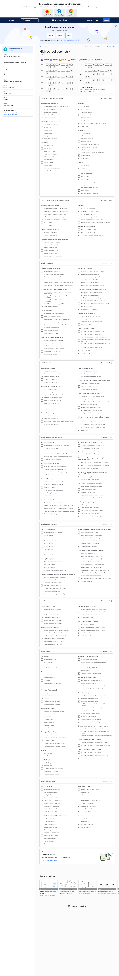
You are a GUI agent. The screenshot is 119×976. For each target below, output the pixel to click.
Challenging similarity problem (89, 389)
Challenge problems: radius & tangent (91, 719)
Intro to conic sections (50, 612)
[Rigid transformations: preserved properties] (50, 71)
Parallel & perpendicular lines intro (90, 532)
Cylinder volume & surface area (89, 795)
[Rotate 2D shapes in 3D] (91, 80)
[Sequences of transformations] (59, 71)
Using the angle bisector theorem (89, 374)
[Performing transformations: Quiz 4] (67, 67)
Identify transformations (50, 138)
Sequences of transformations (52, 242)
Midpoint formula (48, 543)
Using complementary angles (88, 489)
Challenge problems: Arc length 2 (52, 704)
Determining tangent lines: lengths (90, 701)
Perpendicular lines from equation (90, 561)
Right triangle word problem (88, 505)
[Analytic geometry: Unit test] (91, 67)
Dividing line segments (50, 564)
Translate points (48, 148)
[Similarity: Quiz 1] (59, 83)
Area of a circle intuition (50, 665)
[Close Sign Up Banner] (116, 26)
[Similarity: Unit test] (52, 85)
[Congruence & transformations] (47, 77)
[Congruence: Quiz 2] (67, 77)
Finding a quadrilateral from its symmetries (92, 219)
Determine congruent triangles (52, 322)
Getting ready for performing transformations (56, 106)
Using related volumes (49, 838)
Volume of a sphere (86, 797)
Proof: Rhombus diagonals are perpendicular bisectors (95, 303)
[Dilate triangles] (64, 67)
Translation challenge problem (52, 168)
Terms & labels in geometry (51, 112)
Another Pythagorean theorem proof (53, 474)
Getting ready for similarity (51, 371)
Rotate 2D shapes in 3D (50, 811)
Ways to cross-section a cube (52, 803)
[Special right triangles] (52, 89)
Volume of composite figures (88, 806)
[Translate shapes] (57, 65)
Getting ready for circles (50, 659)
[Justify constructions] (47, 79)
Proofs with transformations (88, 229)
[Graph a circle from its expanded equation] (103, 71)
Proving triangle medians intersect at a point (55, 570)
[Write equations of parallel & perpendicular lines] (86, 67)
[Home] (40, 47)
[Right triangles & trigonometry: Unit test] (50, 91)
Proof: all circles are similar (51, 667)
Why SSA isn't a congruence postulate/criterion (56, 304)
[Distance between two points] (86, 65)
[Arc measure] (86, 74)
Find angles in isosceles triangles (89, 279)
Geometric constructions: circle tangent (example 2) (94, 755)
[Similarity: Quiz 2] (69, 83)
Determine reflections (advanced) (90, 147)
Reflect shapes (84, 158)
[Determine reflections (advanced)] (50, 67)
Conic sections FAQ (86, 635)
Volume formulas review (87, 811)
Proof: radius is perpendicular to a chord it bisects (94, 686)
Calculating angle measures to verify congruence (57, 319)
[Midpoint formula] (89, 65)
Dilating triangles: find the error (89, 187)
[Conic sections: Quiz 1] (98, 71)
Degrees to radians (49, 722)
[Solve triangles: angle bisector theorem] (67, 83)
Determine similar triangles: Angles (53, 397)
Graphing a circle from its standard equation (55, 635)
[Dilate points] (57, 67)
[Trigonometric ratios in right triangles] (59, 89)
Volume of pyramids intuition (51, 830)
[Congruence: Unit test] (52, 79)
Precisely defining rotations (51, 250)
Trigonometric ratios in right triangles (90, 448)
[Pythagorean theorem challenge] (50, 89)
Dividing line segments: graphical (52, 561)
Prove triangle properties (50, 354)
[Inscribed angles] (106, 74)
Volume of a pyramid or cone (51, 832)
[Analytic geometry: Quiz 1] (94, 65)
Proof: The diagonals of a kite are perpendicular (93, 300)
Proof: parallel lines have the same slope (91, 410)
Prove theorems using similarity (89, 404)
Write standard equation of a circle (53, 644)
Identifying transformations (51, 136)
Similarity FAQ (84, 430)
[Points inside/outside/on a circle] (98, 65)
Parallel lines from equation (88, 553)
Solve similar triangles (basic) (51, 418)
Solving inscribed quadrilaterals (89, 667)
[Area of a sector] (101, 74)
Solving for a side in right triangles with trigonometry (95, 462)
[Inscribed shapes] (108, 74)
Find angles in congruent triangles (90, 274)
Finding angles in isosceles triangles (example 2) (93, 285)
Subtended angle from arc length (52, 695)
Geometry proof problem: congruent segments (93, 319)
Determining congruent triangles (52, 316)
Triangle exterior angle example (52, 351)
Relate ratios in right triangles (88, 492)
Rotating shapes (85, 120)
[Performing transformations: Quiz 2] (69, 65)
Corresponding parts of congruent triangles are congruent (59, 325)
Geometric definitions (49, 117)
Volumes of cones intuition (51, 835)
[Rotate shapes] (67, 65)
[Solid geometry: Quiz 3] (86, 83)
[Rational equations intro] (50, 83)
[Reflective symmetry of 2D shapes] (64, 71)
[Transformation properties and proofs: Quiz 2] (71, 71)
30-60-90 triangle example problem (53, 490)
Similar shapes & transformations (53, 374)
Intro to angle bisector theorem (89, 371)
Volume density (85, 821)
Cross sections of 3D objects (51, 806)
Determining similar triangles (51, 403)
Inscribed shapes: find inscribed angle (91, 665)
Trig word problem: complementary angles (92, 495)
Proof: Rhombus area (86, 306)
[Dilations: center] (62, 67)
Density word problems (87, 824)
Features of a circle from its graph (53, 620)
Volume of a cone (85, 792)
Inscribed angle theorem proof (52, 771)
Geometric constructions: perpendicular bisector (94, 337)
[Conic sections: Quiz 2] (108, 71)
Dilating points (85, 165)
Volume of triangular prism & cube (90, 789)
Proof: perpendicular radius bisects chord (92, 688)
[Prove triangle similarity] (57, 83)
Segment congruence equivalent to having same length (58, 282)
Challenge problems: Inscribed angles (53, 768)
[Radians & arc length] (98, 74)
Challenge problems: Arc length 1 (52, 701)
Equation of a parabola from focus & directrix (93, 627)
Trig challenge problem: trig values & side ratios (93, 498)
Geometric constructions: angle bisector (91, 347)
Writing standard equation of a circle (54, 641)
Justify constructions (86, 350)
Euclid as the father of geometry (52, 109)
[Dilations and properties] (54, 71)
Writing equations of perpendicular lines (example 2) (95, 570)
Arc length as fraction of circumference (54, 735)
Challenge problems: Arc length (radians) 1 (55, 743)
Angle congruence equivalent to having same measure (58, 285)
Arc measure (47, 680)
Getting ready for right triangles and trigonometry (57, 445)
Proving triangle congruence (51, 327)
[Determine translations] (54, 65)
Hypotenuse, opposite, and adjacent (53, 502)
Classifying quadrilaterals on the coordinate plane (94, 540)
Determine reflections (86, 141)
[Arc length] (91, 74)
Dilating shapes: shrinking (87, 185)
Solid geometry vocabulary (51, 792)
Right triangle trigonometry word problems (92, 510)
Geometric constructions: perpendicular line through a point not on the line (95, 344)
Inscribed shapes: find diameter (89, 659)
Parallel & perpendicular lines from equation (92, 564)
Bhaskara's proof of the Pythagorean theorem (56, 469)
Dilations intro (47, 127)
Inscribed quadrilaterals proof (88, 683)
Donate (89, 20)
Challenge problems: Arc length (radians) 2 (55, 746)
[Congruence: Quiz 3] (50, 79)
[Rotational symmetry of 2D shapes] (67, 71)
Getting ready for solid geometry (52, 789)
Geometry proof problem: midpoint (90, 316)
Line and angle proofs (86, 324)
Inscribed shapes (85, 670)
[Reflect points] (71, 65)
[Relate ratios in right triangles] (69, 89)
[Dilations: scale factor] (59, 67)
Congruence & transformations (52, 279)
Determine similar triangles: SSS (52, 400)
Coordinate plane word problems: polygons (55, 594)
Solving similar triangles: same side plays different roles (58, 421)
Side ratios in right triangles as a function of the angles (58, 505)
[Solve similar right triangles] (64, 83)
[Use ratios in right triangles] (57, 89)
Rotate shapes (84, 126)
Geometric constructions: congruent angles (92, 331)
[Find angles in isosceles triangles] (64, 77)
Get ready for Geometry (109, 46)
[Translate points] (52, 65)
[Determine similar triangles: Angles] (52, 83)
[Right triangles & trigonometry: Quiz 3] (47, 91)
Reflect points (84, 136)
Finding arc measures (49, 677)
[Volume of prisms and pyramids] (101, 80)
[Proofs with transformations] (69, 71)
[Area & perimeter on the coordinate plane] (96, 65)
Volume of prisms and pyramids (52, 844)
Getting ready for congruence (52, 271)
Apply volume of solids (87, 809)
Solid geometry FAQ (86, 827)
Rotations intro (48, 133)
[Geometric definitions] (47, 65)
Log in (98, 20)
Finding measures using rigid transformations (56, 211)
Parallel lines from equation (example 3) (91, 559)
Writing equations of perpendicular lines (91, 567)
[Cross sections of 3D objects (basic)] (86, 80)
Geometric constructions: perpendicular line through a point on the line (95, 340)
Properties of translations (50, 171)
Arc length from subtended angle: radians (55, 737)
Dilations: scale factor (86, 171)
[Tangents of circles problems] (111, 74)
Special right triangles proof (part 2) (53, 484)
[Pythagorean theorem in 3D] (47, 89)
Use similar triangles (86, 386)
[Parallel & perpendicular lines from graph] (106, 65)
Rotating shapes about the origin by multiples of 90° (95, 123)
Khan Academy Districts (70, 40)
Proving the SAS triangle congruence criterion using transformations (57, 296)
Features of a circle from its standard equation (56, 630)
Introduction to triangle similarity (107, 893)
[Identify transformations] (50, 65)
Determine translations (50, 157)
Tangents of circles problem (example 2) (91, 710)
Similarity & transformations (51, 376)
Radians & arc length (49, 740)
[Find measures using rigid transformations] (47, 71)
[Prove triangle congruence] (54, 77)
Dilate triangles (85, 190)
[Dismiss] (116, 1)
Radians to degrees (49, 725)
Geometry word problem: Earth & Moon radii (93, 424)
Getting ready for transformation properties (55, 208)
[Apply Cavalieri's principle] (96, 80)
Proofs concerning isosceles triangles (53, 345)
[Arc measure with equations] (89, 74)
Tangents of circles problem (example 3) (91, 713)
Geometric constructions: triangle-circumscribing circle (95, 745)
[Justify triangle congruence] (50, 77)
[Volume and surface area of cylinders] (106, 80)
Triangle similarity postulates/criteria (53, 392)
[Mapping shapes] (52, 71)
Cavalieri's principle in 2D (50, 818)
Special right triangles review (51, 495)
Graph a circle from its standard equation (55, 638)
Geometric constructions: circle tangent (91, 752)
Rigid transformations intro (51, 124)
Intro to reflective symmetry (88, 208)
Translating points (48, 145)
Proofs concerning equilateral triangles (54, 348)
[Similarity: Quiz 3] (50, 85)
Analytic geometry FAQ (87, 581)
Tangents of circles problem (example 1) (91, 708)
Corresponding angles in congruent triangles (92, 271)
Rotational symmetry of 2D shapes (90, 217)
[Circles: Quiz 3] (86, 77)
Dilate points (84, 168)
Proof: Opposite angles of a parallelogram (92, 298)
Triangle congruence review (51, 333)
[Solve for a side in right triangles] (62, 89)
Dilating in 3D (47, 795)
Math (44, 46)
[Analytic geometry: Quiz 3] (89, 67)
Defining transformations (50, 247)
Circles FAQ (84, 758)
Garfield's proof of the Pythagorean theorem (56, 466)
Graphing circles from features (52, 614)
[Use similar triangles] (71, 83)
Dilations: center (85, 176)
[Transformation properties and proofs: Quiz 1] (57, 71)
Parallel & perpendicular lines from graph (91, 535)
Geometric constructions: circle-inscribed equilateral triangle (95, 732)
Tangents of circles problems (88, 716)
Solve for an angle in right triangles (90, 479)
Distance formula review (50, 552)
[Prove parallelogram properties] (69, 77)
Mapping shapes (48, 222)
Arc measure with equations (51, 686)
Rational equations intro (50, 379)
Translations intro (48, 130)
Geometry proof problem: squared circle (91, 321)
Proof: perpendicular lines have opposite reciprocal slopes (96, 413)
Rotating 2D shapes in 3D (51, 809)
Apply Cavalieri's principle (50, 827)
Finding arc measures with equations (53, 683)
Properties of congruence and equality (54, 340)
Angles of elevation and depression (90, 507)
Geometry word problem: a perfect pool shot (93, 427)
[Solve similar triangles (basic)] (62, 83)
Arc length (46, 698)
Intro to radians (48, 716)
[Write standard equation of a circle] (96, 71)
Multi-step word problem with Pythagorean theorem (58, 456)
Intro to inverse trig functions (88, 477)
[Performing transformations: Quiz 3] (54, 67)
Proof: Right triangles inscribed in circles (91, 680)
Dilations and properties (50, 232)
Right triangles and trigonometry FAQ (91, 516)
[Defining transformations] (62, 71)
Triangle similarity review (50, 408)
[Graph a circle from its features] (86, 71)
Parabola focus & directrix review (89, 633)
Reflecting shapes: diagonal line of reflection (92, 152)
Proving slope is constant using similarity (91, 407)
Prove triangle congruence (51, 330)
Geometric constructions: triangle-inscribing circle (94, 742)
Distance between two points (52, 540)
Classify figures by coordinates (89, 546)
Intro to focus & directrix (87, 624)
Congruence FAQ (85, 353)
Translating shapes (48, 159)
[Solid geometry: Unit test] (89, 83)
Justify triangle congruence (51, 306)
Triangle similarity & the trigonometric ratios (92, 445)
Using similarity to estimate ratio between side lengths (58, 508)
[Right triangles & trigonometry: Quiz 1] (54, 89)
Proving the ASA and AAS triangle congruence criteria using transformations (59, 300)
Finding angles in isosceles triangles (90, 282)
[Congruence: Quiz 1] (57, 77)
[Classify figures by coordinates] (108, 65)
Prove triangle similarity (50, 406)
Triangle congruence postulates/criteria (54, 313)
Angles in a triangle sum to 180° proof (54, 343)
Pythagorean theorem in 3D (51, 448)
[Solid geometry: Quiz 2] (103, 80)
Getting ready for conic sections (52, 609)
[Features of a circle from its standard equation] (91, 71)
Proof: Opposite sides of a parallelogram (91, 292)
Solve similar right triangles (51, 424)
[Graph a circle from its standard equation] (94, 71)
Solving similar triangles (50, 415)
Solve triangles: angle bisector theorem (91, 376)
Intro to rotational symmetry (88, 214)
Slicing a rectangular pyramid (51, 797)
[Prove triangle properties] (59, 77)
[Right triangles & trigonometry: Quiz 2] (67, 89)
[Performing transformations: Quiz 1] (59, 65)
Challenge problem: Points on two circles (55, 588)
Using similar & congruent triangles (90, 383)
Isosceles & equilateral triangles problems (92, 277)
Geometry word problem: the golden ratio (92, 421)
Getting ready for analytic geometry (53, 532)
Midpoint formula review (50, 554)
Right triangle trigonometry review (90, 513)
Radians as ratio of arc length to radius (54, 711)
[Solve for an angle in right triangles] (64, 89)
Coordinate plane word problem (52, 591)
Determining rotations (87, 112)
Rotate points (84, 109)
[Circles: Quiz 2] (103, 74)
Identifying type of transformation (53, 256)
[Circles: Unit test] (89, 77)
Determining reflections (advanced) (90, 144)
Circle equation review (87, 617)
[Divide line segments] (91, 65)
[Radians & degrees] (96, 74)
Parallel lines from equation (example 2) (91, 556)
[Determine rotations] (64, 65)
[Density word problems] (111, 80)
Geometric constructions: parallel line (91, 334)
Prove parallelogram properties (89, 309)
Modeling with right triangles (47, 895)
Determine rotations (86, 117)
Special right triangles (49, 487)
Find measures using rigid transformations (55, 214)
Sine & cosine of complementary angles (91, 486)
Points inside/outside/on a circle (52, 582)
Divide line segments (49, 567)
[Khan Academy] (59, 20)
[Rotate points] (62, 65)
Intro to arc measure (49, 674)
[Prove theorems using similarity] (47, 85)
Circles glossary (48, 662)
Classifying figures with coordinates (90, 543)
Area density (84, 818)
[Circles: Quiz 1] (94, 74)
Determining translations (50, 151)
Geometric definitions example (52, 115)
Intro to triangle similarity (50, 389)
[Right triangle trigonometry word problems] (71, 89)
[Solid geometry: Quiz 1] (94, 80)
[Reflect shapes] (52, 67)
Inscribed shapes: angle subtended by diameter (93, 662)
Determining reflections (87, 138)
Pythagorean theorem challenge (52, 459)
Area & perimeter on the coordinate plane (55, 580)
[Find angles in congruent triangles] (62, 77)
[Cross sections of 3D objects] (89, 80)
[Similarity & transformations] (47, 83)
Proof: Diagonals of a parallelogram (90, 295)
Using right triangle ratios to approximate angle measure (59, 511)
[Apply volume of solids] (108, 80)
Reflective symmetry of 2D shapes (90, 211)
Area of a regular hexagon (50, 493)
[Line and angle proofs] (71, 77)
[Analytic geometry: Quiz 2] (103, 65)
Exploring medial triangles (87, 399)
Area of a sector (48, 753)
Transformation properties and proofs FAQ (92, 235)
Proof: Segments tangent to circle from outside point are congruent (96, 704)
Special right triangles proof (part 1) (53, 481)
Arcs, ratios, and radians (50, 714)
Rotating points (85, 106)
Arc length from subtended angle (52, 693)
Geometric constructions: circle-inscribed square (94, 729)
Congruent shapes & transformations (54, 274)
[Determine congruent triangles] (52, 77)
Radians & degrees (49, 719)
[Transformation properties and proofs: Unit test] (47, 73)
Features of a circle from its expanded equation (93, 609)
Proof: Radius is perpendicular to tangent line (93, 695)
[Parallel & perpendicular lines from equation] (111, 65)
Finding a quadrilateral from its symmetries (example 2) (95, 222)
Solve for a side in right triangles (89, 468)
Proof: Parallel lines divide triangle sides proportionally (95, 401)
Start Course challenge (10, 114)
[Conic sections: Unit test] (111, 71)
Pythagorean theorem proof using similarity (92, 396)
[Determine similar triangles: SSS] (54, 83)
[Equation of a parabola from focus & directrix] (106, 71)
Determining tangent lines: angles (89, 698)
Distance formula (48, 535)
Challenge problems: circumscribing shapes (92, 722)
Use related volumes (49, 841)
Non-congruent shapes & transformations (55, 277)
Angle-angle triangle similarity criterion (54, 395)
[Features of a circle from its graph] (89, 71)
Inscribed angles (48, 763)
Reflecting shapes (85, 150)
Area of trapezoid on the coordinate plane (55, 577)
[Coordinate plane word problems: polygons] (101, 65)
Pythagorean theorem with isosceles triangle (55, 453)
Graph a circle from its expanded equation (92, 614)
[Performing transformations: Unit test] (69, 67)
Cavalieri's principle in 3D (50, 821)
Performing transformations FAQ (89, 193)
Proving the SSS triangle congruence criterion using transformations (57, 293)
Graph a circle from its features (52, 617)
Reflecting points (85, 133)
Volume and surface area (65, 893)
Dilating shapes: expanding (88, 182)
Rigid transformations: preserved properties (55, 217)
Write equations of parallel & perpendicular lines (93, 573)
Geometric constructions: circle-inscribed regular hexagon (96, 735)
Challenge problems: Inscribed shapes (91, 673)
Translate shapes (48, 165)
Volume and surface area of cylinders (90, 800)
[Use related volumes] (98, 80)
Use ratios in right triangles (51, 514)
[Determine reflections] (47, 67)
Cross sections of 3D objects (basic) (53, 800)
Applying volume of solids (87, 803)
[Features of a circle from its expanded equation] (101, 71)
